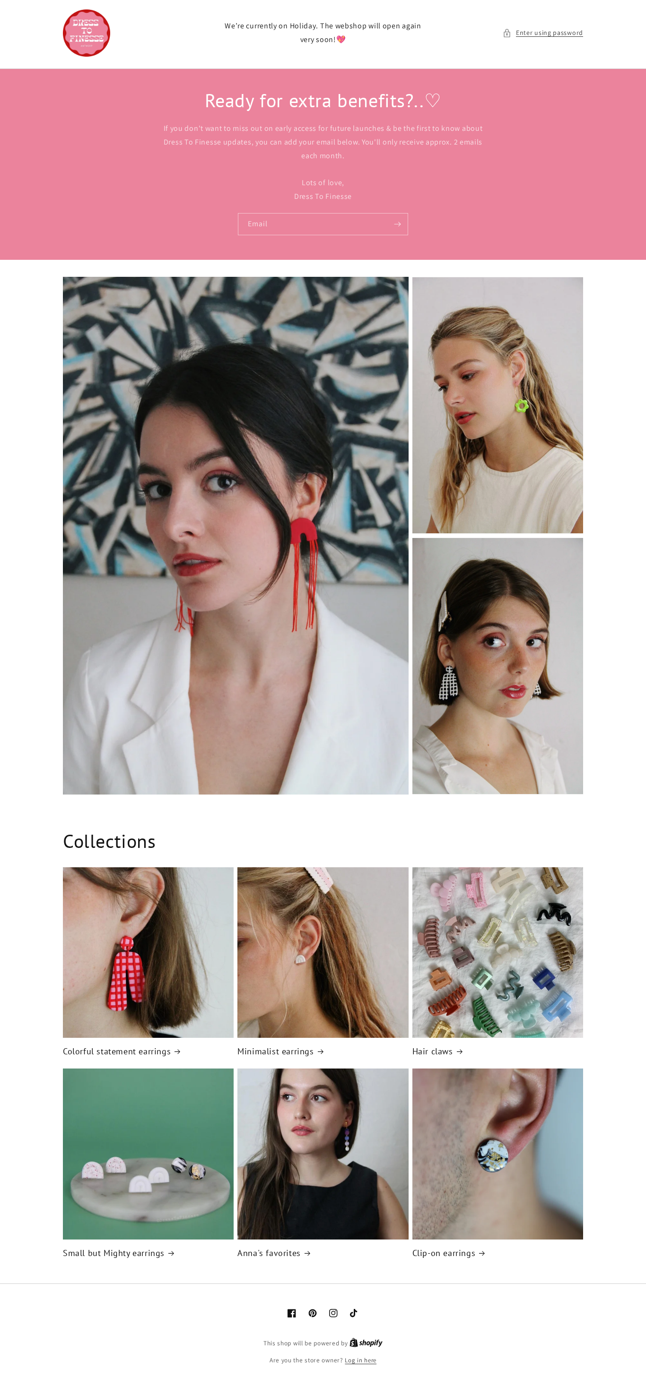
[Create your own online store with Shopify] (366, 1343)
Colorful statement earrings (117, 1051)
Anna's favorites (269, 1253)
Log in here (360, 1360)
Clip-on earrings (444, 1253)
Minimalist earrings (275, 1051)
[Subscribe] (397, 224)
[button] (543, 33)
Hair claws (432, 1051)
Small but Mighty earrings (114, 1253)
